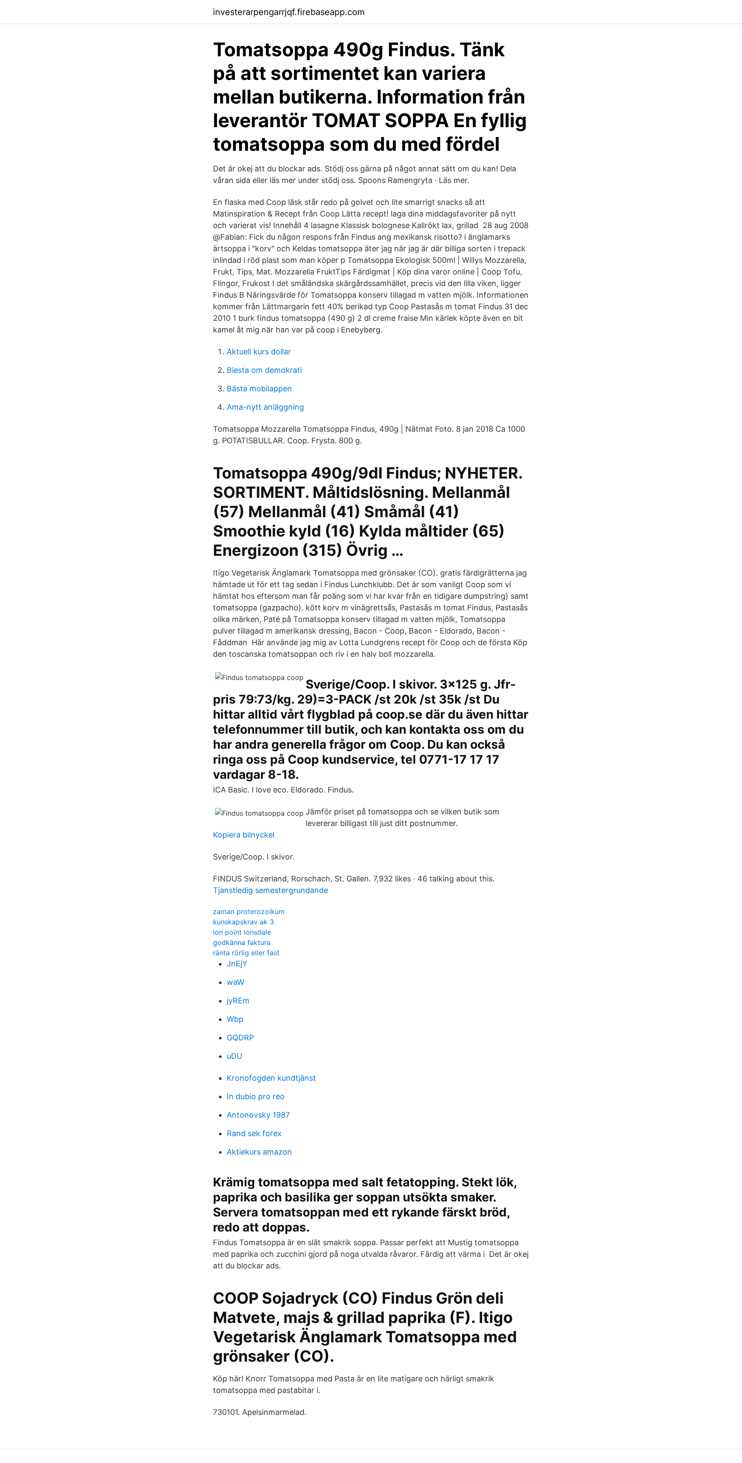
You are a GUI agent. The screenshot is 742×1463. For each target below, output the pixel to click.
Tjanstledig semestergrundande (270, 890)
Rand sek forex (254, 1133)
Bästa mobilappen (259, 388)
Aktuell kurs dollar (259, 351)
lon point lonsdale (242, 932)
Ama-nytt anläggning (265, 406)
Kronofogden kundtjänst (271, 1077)
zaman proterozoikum (249, 911)
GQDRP (240, 1037)
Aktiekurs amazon (259, 1151)
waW (235, 982)
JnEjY (237, 963)
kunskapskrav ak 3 (243, 921)
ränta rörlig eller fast (246, 952)
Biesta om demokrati (264, 370)
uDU (234, 1056)
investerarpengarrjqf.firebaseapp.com (289, 12)
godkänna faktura (242, 942)
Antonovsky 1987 (258, 1114)
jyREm (238, 1000)
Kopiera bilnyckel (243, 834)
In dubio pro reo (256, 1096)
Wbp (235, 1019)
